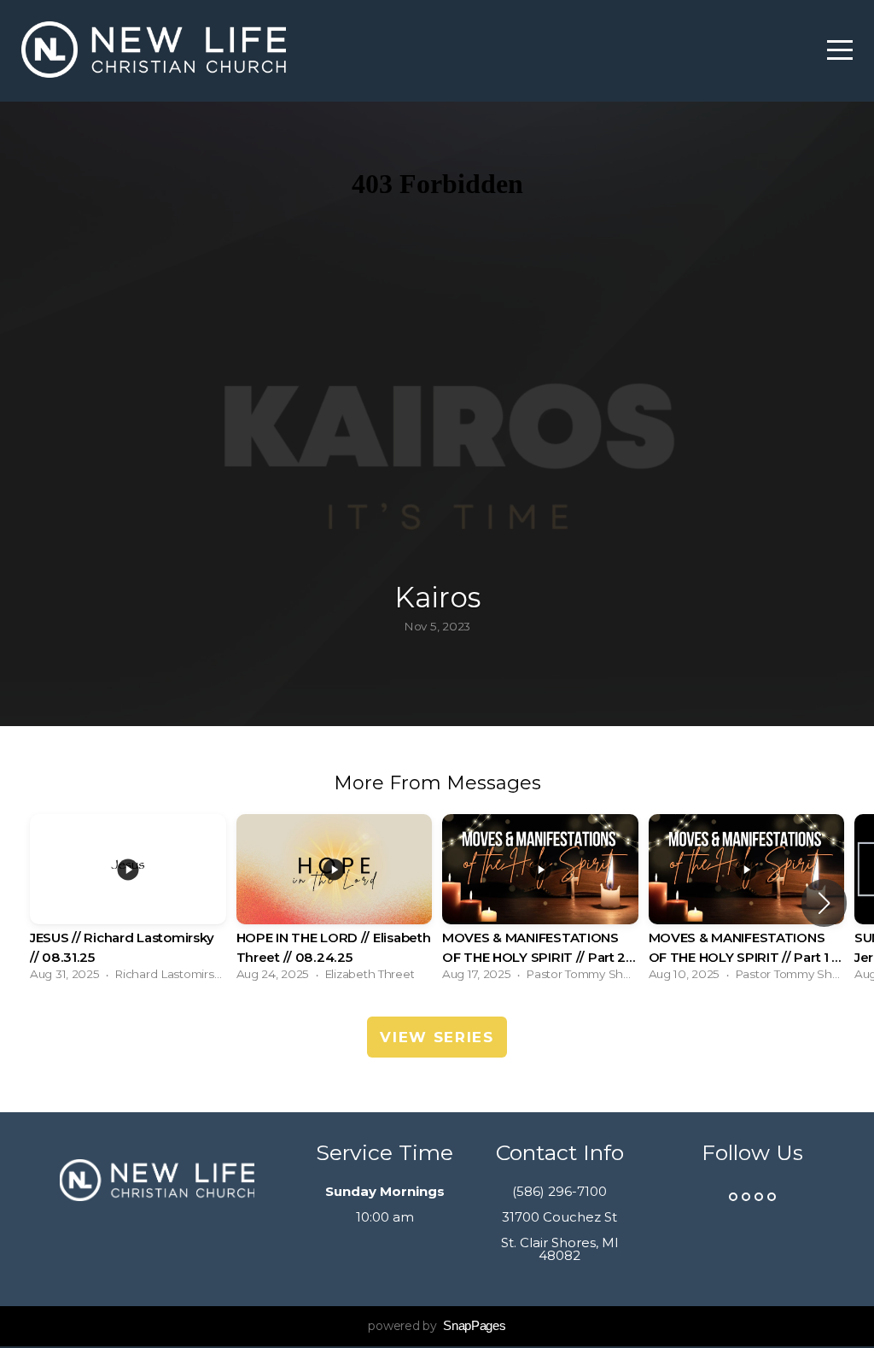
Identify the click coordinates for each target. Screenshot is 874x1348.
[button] (824, 903)
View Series (437, 1037)
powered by (436, 1325)
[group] (128, 902)
